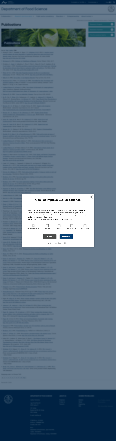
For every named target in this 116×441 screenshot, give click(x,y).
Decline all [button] (50, 236)
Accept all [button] (66, 236)
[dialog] (58, 220)
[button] (58, 243)
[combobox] (91, 197)
